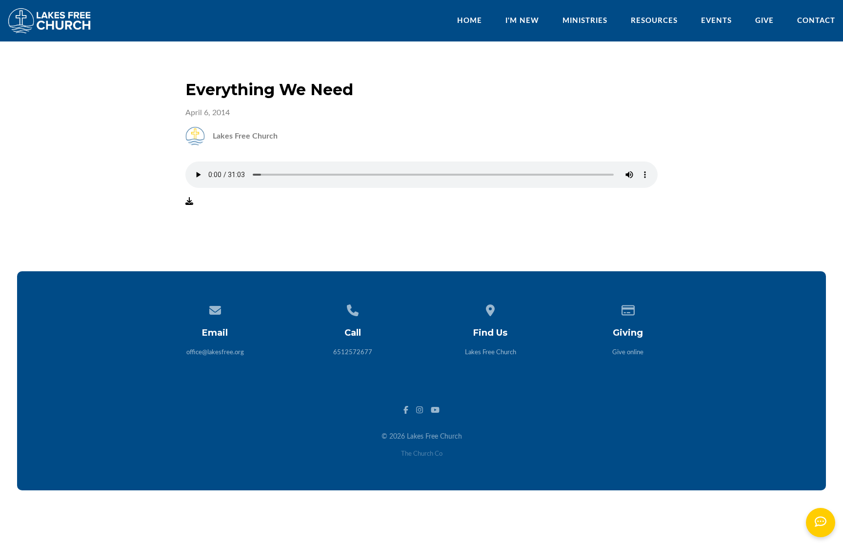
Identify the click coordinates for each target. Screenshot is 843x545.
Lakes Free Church (490, 352)
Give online (627, 352)
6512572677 (352, 352)
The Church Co (421, 454)
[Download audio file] (189, 201)
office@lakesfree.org (215, 352)
